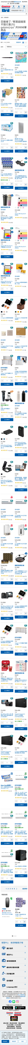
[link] (7, 63)
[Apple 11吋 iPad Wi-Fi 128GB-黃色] (21, 208)
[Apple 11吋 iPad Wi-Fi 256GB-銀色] (16, 241)
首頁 (2, 17)
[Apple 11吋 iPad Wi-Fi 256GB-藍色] (18, 241)
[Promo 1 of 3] (12, 936)
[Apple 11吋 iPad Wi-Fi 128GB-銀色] (16, 208)
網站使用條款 (13, 1023)
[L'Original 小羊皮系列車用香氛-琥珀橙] (18, 312)
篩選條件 (18, 42)
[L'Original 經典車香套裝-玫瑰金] (4, 312)
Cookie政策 (10, 1025)
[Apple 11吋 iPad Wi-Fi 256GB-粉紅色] (23, 241)
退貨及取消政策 (10, 1028)
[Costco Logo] (5, 6)
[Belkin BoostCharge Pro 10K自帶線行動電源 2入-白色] (9, 439)
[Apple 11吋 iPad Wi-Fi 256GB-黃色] (21, 241)
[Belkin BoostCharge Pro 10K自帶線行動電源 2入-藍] (4, 439)
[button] (24, 10)
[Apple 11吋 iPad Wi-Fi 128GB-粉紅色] (23, 208)
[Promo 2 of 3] (14, 936)
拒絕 (22, 1041)
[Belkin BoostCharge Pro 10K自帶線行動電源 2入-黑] (2, 439)
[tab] (14, 948)
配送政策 (19, 1028)
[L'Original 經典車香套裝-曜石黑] (2, 312)
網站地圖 (5, 1023)
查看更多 (14, 1041)
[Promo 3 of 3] (15, 936)
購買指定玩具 (17, 1)
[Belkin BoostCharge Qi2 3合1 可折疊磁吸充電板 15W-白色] (4, 474)
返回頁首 (24, 888)
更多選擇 (17, 65)
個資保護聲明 (11, 1026)
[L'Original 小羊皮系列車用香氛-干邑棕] (21, 312)
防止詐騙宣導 (21, 995)
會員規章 (18, 1026)
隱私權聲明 (21, 1023)
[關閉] (26, 13)
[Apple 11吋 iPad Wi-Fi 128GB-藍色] (18, 208)
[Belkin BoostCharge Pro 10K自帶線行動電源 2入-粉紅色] (7, 439)
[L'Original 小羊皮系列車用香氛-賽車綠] (16, 312)
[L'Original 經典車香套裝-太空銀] (7, 312)
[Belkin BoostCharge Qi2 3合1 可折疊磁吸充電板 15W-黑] (2, 474)
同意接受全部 (6, 1041)
